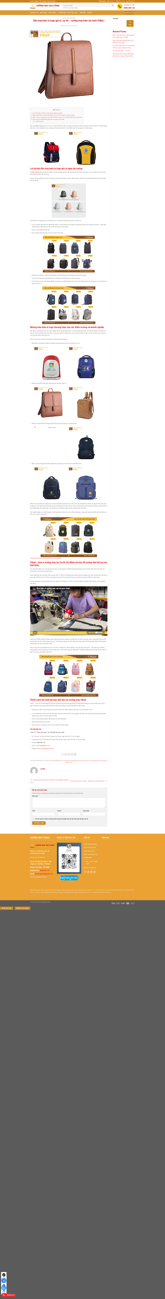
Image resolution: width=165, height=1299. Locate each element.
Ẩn (59, 109)
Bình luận (35, 796)
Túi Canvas (119, 890)
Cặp (31, 890)
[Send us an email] (94, 872)
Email (59, 811)
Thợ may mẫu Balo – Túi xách (121, 51)
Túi (94, 890)
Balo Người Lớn (82, 890)
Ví (34, 892)
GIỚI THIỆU (43, 12)
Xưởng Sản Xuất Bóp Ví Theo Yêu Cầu (102, 892)
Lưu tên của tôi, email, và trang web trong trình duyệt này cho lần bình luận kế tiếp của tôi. (61, 819)
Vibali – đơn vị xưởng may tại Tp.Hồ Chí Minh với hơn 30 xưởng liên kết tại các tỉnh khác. (56, 117)
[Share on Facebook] (62, 754)
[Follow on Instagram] (88, 872)
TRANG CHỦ (34, 12)
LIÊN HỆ (89, 12)
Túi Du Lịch (98, 890)
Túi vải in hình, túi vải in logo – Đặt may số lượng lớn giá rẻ (87, 781)
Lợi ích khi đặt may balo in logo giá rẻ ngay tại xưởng (46, 113)
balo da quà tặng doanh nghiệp (68, 760)
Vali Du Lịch (128, 890)
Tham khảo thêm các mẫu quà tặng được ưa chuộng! (45, 558)
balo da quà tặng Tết (81, 760)
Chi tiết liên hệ (38, 121)
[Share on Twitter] (65, 754)
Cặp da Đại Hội (36, 890)
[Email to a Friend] (68, 754)
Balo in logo (33, 647)
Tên (33, 811)
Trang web (86, 811)
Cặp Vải (47, 890)
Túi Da (103, 890)
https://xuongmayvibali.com (46, 748)
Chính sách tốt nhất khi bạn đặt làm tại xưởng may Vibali (47, 119)
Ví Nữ (41, 892)
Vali (124, 890)
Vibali (31, 703)
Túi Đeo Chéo (113, 890)
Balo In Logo (74, 890)
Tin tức (82, 12)
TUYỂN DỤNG (102, 1)
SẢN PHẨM (52, 12)
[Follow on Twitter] (91, 872)
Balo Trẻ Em (90, 890)
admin (75, 25)
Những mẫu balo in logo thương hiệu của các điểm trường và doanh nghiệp (53, 115)
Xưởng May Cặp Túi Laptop (70, 892)
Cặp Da (43, 890)
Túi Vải (107, 890)
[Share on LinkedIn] (75, 754)
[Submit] (112, 5)
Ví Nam (38, 892)
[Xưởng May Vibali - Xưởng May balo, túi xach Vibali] (44, 6)
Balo (51, 890)
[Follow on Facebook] (85, 872)
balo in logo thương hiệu (93, 760)
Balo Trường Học (57, 890)
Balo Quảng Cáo (66, 890)
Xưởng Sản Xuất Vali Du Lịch (85, 892)
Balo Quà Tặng (71, 18)
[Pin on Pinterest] (71, 754)
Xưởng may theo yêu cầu (67, 12)
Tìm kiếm (115, 18)
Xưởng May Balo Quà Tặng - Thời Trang (53, 892)
